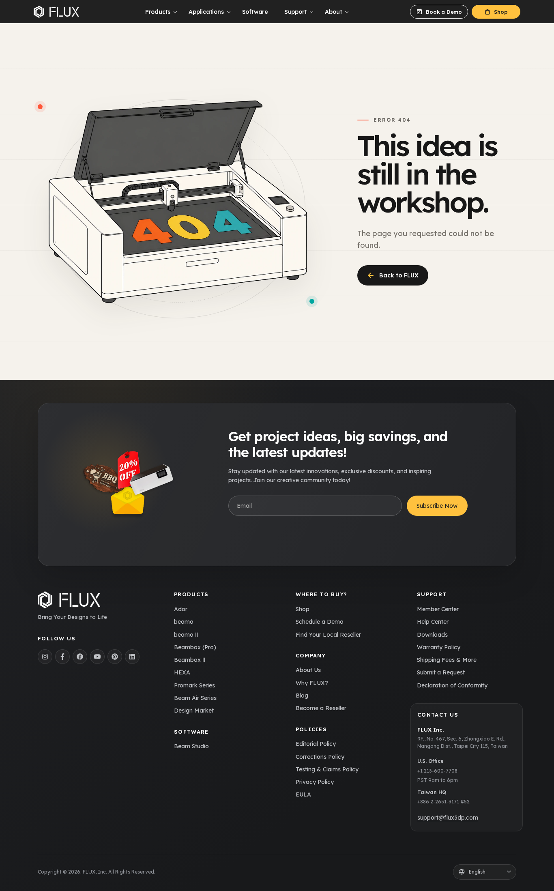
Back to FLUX (393, 275)
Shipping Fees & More (447, 659)
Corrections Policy (320, 756)
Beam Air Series (195, 698)
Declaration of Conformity (452, 685)
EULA (303, 794)
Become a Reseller (321, 708)
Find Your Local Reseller (328, 634)
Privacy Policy (315, 782)
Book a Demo (444, 12)
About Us (308, 670)
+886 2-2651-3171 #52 (443, 802)
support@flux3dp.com (447, 817)
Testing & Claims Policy (327, 769)
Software (255, 11)
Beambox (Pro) (195, 647)
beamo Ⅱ (186, 634)
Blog (302, 695)
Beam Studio (191, 746)
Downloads (432, 634)
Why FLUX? (312, 683)
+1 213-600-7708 (437, 771)
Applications (206, 11)
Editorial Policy (316, 743)
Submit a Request (441, 672)
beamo (183, 621)
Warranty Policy (438, 647)
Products (157, 11)
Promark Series (194, 685)
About (333, 11)
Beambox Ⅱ (189, 659)
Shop (500, 12)
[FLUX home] (56, 12)
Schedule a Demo (320, 621)
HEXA (182, 672)
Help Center (433, 621)
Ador (180, 609)
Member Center (438, 609)
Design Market (194, 710)
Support (295, 11)
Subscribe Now (437, 505)
